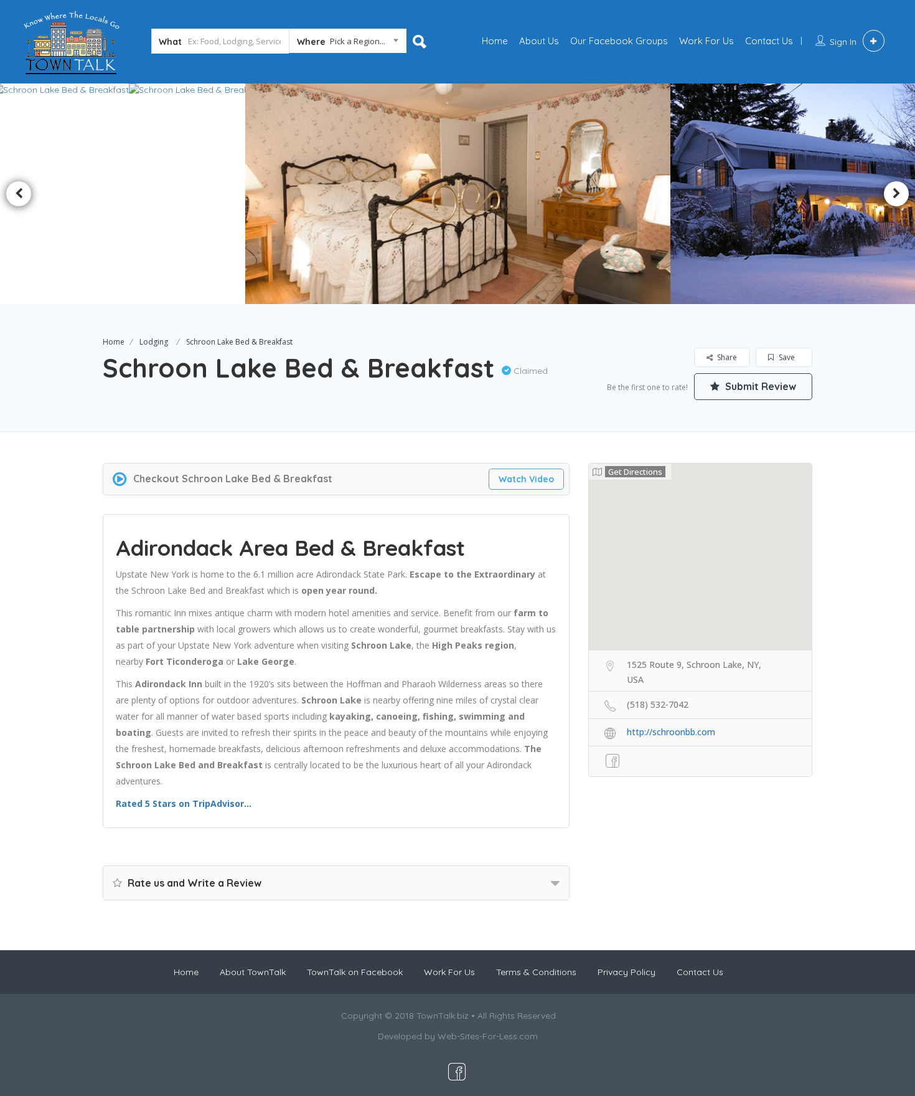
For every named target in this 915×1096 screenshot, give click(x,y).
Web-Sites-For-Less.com (488, 1036)
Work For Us (706, 41)
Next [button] (896, 193)
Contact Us (769, 41)
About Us (539, 41)
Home (495, 41)
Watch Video (526, 479)
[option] (197, 193)
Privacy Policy (626, 972)
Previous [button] (18, 193)
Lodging (153, 341)
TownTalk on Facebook (355, 972)
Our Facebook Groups (619, 41)
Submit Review (759, 386)
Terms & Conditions (536, 972)
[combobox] (347, 43)
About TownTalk (253, 972)
